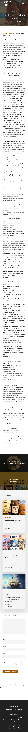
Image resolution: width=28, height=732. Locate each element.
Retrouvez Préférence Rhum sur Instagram (14, 685)
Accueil (5, 33)
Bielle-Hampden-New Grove (14, 709)
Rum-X (7, 237)
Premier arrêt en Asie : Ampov (14, 717)
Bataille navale (14, 714)
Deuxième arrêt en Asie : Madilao (14, 712)
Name (5, 639)
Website (5, 654)
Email (4, 646)
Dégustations (14, 11)
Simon (8, 21)
